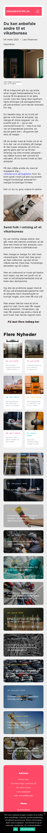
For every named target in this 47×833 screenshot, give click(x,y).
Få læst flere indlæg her (23, 321)
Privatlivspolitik (27, 829)
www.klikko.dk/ (26, 795)
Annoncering (23, 810)
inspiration (9, 44)
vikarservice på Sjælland (17, 174)
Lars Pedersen (29, 39)
